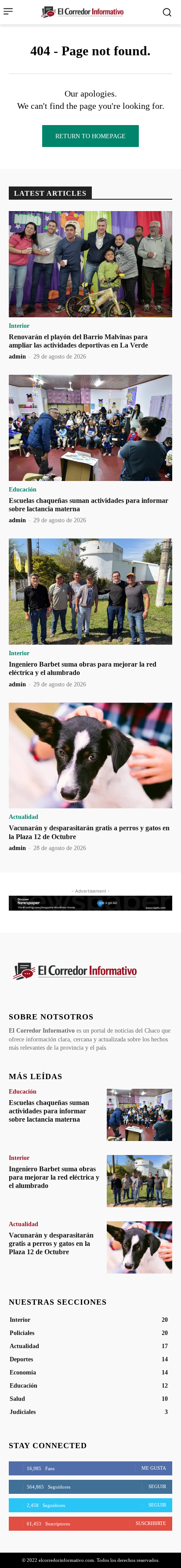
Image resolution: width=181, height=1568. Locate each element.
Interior (19, 326)
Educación (22, 490)
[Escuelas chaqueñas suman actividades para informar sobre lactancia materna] (90, 428)
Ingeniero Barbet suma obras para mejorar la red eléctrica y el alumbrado (54, 1177)
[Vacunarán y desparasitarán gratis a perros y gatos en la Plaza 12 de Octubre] (90, 756)
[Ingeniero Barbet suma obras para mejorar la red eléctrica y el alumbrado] (90, 591)
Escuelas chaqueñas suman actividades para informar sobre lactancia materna (49, 1111)
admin (17, 356)
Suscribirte (151, 1523)
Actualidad (23, 817)
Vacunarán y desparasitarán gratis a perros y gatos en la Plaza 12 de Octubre (51, 1243)
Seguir (157, 1486)
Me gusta (153, 1468)
